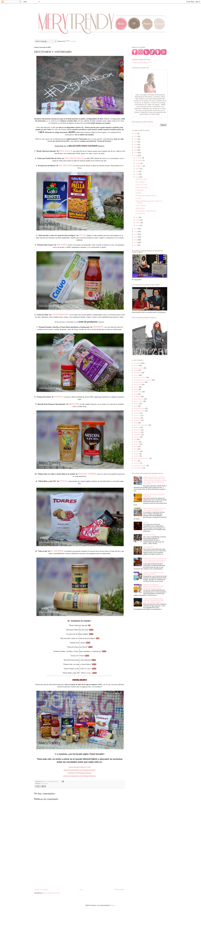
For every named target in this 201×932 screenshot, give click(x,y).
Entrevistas (137, 430)
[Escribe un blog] (38, 786)
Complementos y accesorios (143, 380)
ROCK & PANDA (140, 205)
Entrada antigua (119, 889)
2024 (136, 139)
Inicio (81, 889)
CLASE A (138, 198)
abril (137, 217)
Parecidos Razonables (141, 425)
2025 (136, 136)
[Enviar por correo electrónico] (36, 786)
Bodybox (136, 454)
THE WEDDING (148, 547)
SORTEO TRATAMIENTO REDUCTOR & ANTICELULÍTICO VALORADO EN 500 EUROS (153, 586)
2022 (136, 144)
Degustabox (44, 783)
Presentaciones (139, 368)
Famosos (136, 444)
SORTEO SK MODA (149, 535)
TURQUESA (139, 190)
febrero (138, 222)
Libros (136, 446)
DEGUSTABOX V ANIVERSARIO (145, 211)
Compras (136, 413)
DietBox (136, 442)
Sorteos (136, 387)
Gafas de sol (138, 384)
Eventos (136, 375)
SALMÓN (138, 193)
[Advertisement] (79, 869)
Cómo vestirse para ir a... (141, 458)
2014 (136, 237)
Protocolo (137, 451)
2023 (136, 142)
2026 (136, 133)
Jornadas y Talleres (140, 377)
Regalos (136, 403)
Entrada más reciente (41, 889)
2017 (136, 229)
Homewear (137, 435)
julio (137, 171)
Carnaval (136, 456)
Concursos (137, 415)
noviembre (139, 160)
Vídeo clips (137, 432)
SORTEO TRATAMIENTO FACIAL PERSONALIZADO (153, 573)
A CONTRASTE (140, 214)
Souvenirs (137, 463)
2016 (136, 231)
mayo (137, 177)
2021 (136, 147)
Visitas (136, 423)
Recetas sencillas (139, 408)
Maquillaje (137, 418)
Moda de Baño (138, 401)
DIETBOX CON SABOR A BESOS (145, 196)
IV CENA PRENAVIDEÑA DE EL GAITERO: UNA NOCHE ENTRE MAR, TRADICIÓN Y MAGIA (153, 600)
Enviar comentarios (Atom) (51, 893)
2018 (136, 155)
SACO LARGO (140, 182)
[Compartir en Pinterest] (45, 786)
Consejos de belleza (140, 465)
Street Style (137, 363)
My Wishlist (137, 396)
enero (138, 225)
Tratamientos (138, 392)
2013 (136, 240)
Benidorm (137, 427)
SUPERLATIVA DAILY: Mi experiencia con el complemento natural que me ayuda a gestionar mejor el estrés (155, 560)
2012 (136, 242)
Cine (135, 439)
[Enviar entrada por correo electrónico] (62, 781)
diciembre (139, 158)
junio (137, 174)
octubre (138, 163)
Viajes (136, 406)
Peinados (137, 437)
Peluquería (137, 420)
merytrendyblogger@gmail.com (142, 62)
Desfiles (136, 365)
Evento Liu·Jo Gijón (141, 187)
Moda (135, 449)
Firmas (136, 370)
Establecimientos (139, 382)
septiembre (139, 166)
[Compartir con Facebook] (43, 786)
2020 (136, 150)
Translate (73, 41)
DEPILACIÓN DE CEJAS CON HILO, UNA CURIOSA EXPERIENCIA (154, 509)
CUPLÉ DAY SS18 (141, 185)
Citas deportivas (139, 399)
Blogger (112, 905)
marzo (138, 220)
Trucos (136, 461)
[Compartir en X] (40, 786)
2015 (136, 234)
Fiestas (136, 389)
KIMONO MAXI (140, 208)
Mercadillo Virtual (139, 411)
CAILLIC (146, 522)
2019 (136, 153)
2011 (136, 245)
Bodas (136, 394)
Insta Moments (138, 468)
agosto (138, 169)
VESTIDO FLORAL (141, 179)
